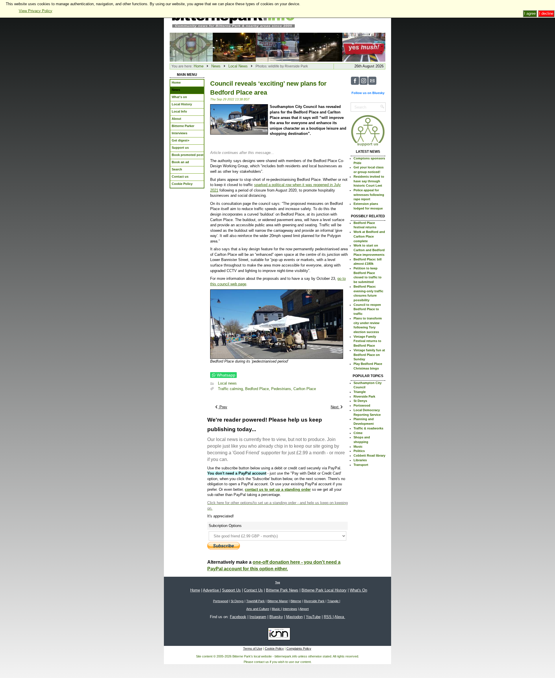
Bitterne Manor (277, 601)
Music (358, 446)
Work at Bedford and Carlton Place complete (369, 236)
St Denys (360, 401)
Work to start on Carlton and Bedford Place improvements (369, 250)
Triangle (360, 392)
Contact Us (253, 590)
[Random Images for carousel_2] (277, 47)
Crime (358, 433)
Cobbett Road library (369, 455)
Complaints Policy (298, 648)
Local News (238, 66)
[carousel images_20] (191, 47)
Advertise (211, 590)
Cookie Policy (274, 648)
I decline (546, 13)
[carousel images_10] (320, 47)
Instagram (257, 617)
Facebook (238, 617)
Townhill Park (255, 601)
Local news (227, 383)
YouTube (313, 617)
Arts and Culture (257, 609)
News (216, 66)
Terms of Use (252, 648)
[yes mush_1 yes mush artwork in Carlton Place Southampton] (363, 47)
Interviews (290, 609)
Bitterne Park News (282, 590)
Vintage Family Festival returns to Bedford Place (367, 341)
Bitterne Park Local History (324, 590)
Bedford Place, (258, 389)
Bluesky (276, 617)
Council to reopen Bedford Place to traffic (367, 309)
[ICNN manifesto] (277, 635)
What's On (358, 590)
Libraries (360, 460)
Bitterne (296, 601)
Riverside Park (364, 396)
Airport (304, 609)
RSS (328, 617)
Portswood (362, 405)
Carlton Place (304, 389)
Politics (359, 451)
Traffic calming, (231, 389)
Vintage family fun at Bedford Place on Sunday (369, 354)
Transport (361, 464)
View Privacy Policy (35, 11)
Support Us (231, 590)
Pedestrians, (282, 389)
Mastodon (294, 617)
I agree (530, 13)
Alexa (339, 617)
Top (277, 582)
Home (199, 66)
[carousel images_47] (234, 47)
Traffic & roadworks (368, 428)
